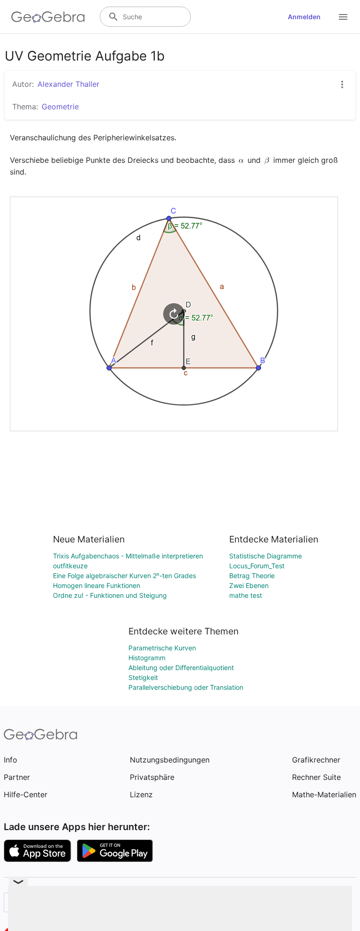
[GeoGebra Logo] (48, 17)
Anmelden (304, 17)
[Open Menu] (343, 17)
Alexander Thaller (68, 84)
